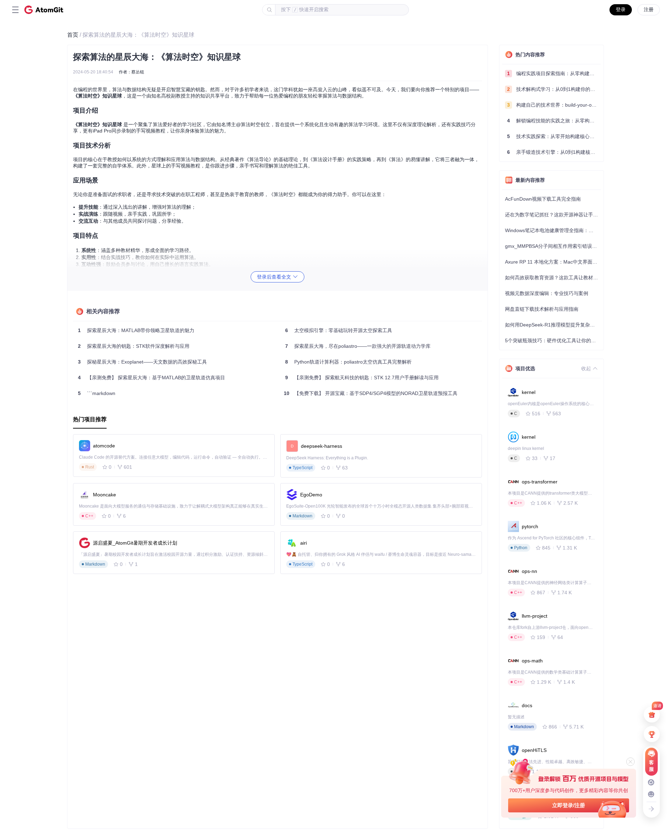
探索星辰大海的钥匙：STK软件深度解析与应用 (133, 346)
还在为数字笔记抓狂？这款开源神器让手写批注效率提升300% (553, 214)
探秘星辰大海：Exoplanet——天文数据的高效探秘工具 (142, 362)
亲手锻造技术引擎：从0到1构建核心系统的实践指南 (554, 152)
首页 (72, 35)
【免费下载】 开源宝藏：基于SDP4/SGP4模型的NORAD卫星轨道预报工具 (370, 393)
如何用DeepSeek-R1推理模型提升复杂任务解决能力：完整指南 (553, 325)
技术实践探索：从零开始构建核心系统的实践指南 (554, 136)
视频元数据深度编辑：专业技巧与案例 (546, 293)
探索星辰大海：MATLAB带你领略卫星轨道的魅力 (136, 330)
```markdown (96, 393)
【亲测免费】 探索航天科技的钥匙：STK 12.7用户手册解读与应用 (362, 377)
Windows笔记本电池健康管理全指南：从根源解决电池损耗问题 (553, 230)
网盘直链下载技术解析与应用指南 (541, 309)
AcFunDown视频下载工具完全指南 (543, 199)
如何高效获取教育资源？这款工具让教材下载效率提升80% (553, 277)
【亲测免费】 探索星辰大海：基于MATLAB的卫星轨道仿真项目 (151, 377)
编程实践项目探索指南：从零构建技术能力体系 (554, 73)
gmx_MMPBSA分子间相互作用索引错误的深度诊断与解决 (553, 246)
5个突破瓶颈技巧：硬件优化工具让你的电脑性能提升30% (553, 340)
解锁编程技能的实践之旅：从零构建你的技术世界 (554, 120)
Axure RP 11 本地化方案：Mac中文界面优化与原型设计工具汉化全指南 (553, 262)
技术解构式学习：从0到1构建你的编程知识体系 (554, 89)
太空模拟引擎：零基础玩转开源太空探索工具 (338, 330)
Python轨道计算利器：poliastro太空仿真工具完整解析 (348, 362)
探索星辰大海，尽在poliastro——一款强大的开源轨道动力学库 (358, 346)
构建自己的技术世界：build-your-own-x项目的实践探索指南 (554, 105)
